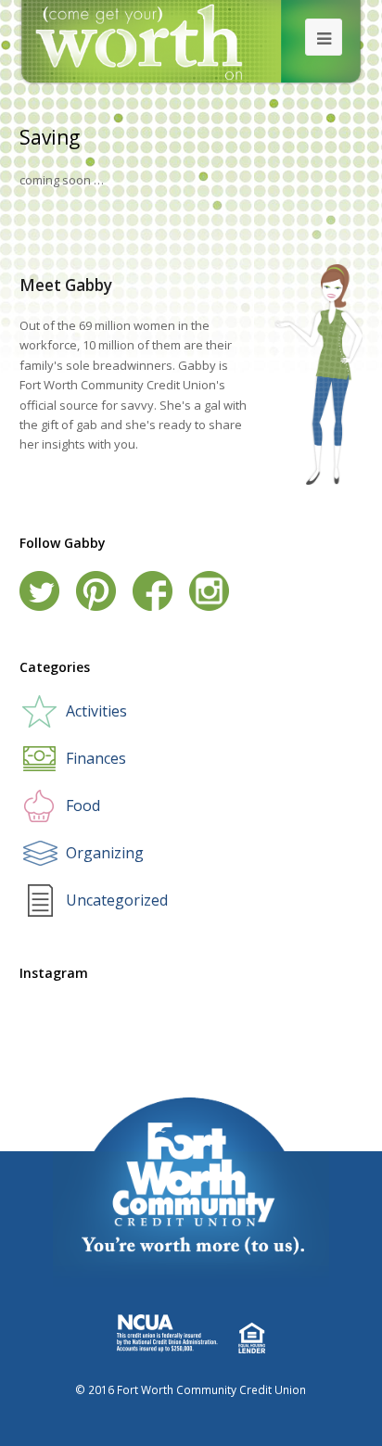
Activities (96, 711)
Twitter (39, 591)
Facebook (152, 591)
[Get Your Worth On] (191, 41)
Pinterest (96, 591)
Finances (96, 758)
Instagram (209, 591)
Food (83, 805)
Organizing (105, 853)
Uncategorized (117, 900)
